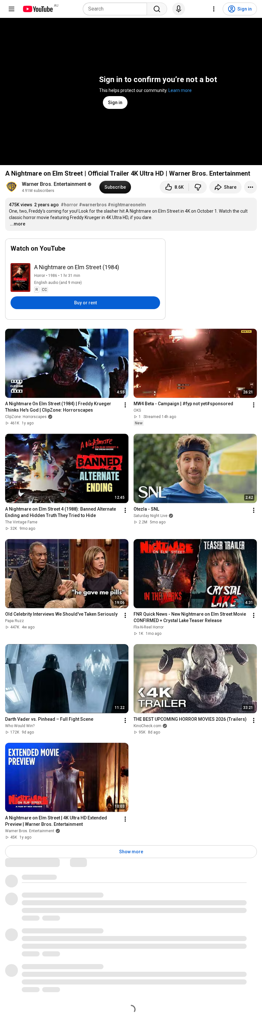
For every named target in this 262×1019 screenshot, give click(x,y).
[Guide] (11, 9)
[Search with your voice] (178, 9)
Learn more (180, 90)
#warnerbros (93, 204)
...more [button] (17, 223)
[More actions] (250, 187)
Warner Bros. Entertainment (54, 184)
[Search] (157, 9)
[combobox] (116, 9)
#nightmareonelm (127, 204)
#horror (69, 204)
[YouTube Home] (37, 9)
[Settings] (214, 9)
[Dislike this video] (198, 187)
